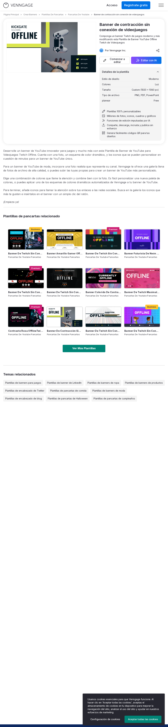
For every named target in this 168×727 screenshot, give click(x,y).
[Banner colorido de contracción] (103, 278)
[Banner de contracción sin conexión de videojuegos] (64, 317)
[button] (114, 60)
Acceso (111, 5)
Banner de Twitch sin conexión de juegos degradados (142, 330)
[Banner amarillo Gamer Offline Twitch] (64, 239)
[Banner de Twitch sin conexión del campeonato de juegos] (26, 239)
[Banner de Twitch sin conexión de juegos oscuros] (64, 278)
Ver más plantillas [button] (84, 348)
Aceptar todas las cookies (143, 719)
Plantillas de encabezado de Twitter (24, 390)
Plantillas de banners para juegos (23, 382)
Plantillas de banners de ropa (103, 382)
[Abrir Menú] (161, 5)
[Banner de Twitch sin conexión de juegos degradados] (142, 317)
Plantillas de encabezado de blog (23, 398)
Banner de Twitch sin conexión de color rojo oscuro (26, 292)
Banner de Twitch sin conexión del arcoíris (103, 253)
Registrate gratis (136, 5)
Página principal (11, 14)
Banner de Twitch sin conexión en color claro (103, 330)
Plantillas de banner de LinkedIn (64, 382)
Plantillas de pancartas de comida (68, 390)
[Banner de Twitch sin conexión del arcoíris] (103, 239)
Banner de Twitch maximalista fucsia (142, 292)
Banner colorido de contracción (103, 292)
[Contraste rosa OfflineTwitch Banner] (26, 317)
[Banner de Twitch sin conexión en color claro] (103, 317)
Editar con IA (149, 60)
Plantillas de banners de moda (108, 390)
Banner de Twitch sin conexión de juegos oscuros (64, 292)
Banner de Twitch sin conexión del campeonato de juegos (26, 253)
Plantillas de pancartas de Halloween (68, 398)
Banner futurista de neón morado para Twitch (142, 253)
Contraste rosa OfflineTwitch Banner (26, 330)
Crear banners (30, 14)
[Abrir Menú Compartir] (157, 50)
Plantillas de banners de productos (144, 382)
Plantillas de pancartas (52, 14)
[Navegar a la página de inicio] (18, 5)
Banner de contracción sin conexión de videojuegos (64, 330)
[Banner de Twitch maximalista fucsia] (142, 278)
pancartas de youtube (78, 14)
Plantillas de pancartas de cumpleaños (114, 398)
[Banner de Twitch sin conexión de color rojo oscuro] (26, 278)
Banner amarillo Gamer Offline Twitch (64, 253)
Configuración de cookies (105, 719)
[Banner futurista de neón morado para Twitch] (142, 239)
